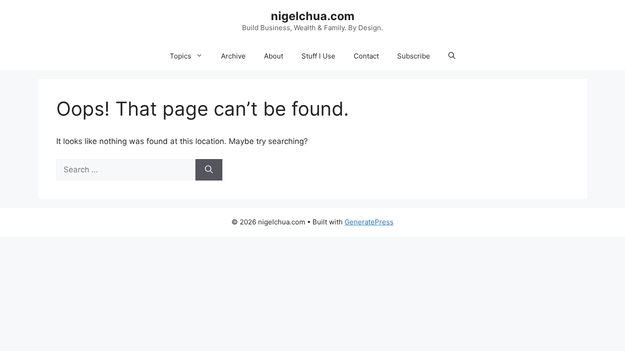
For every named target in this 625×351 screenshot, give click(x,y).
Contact (366, 56)
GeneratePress (369, 222)
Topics (180, 56)
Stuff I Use (318, 56)
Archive (233, 56)
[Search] (208, 170)
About (273, 56)
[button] (451, 56)
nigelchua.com (313, 16)
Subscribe (413, 56)
